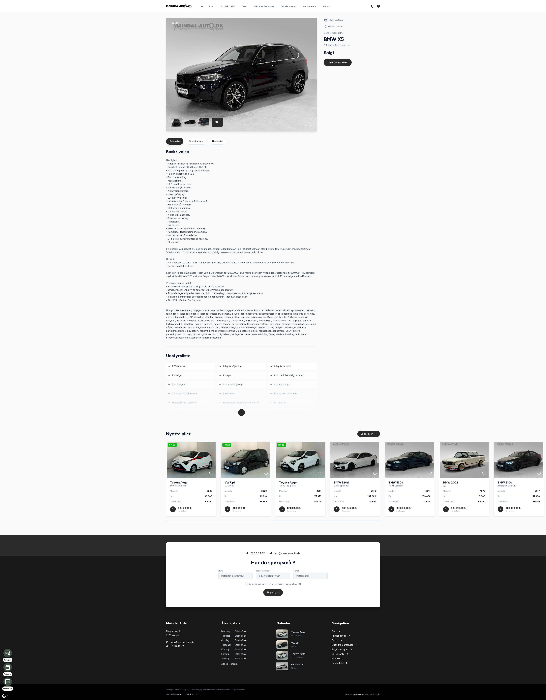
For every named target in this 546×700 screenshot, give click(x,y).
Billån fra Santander (264, 6)
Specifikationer (196, 141)
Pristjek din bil (228, 6)
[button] (305, 125)
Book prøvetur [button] (31, 669)
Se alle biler (367, 434)
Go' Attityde (375, 694)
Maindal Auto (330, 33)
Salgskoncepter (289, 6)
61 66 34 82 (257, 553)
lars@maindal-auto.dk (287, 553)
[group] (241, 74)
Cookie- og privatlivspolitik (356, 694)
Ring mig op (273, 592)
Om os (245, 6)
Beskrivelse (175, 141)
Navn (220, 571)
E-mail (296, 571)
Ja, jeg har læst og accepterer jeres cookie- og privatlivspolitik (275, 584)
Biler (211, 6)
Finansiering (217, 141)
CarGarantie (309, 6)
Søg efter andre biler (337, 62)
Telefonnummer (262, 571)
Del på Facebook (336, 26)
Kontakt (327, 6)
